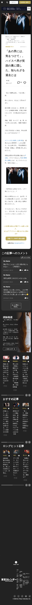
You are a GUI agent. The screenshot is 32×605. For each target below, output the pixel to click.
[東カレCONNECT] (16, 9)
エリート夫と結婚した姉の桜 (14, 140)
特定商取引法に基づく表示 (21, 586)
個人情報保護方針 (21, 575)
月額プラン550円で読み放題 (16, 238)
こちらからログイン (19, 243)
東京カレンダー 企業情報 (18, 586)
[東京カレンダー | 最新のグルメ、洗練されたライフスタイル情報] (2, 2)
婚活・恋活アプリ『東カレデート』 (26, 577)
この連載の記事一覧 (9, 349)
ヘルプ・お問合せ (17, 575)
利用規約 (21, 572)
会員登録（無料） (24, 2)
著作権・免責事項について (21, 580)
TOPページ (17, 570)
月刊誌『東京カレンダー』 (26, 574)
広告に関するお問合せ (17, 580)
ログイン (14, 2)
